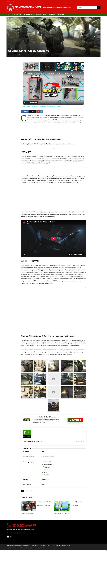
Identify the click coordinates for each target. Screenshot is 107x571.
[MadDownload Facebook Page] (8, 536)
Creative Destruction (43, 505)
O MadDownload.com (29, 547)
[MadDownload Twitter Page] (11, 536)
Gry (9, 14)
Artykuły (60, 14)
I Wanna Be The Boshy (61, 513)
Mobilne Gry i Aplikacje (32, 14)
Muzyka (52, 14)
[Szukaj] (98, 7)
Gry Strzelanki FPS (29, 490)
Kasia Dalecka (11, 54)
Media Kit (39, 547)
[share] (80, 72)
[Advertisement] (53, 36)
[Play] (63, 66)
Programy (17, 14)
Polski (13, 1)
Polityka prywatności (18, 547)
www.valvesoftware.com (48, 456)
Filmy (45, 14)
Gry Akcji (17, 19)
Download (75, 420)
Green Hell (74, 505)
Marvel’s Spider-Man (27, 513)
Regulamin (9, 547)
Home (9, 19)
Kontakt (45, 547)
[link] (25, 73)
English (8, 1)
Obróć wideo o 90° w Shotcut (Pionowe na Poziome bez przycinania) (50, 73)
